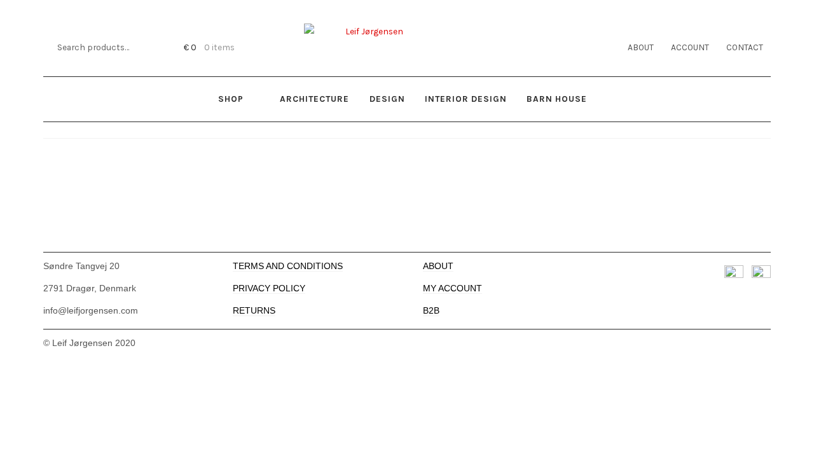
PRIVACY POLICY (269, 288)
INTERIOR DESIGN (466, 99)
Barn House (557, 99)
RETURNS (254, 311)
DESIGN (387, 99)
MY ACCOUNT (452, 288)
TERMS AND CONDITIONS (288, 266)
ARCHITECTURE (314, 99)
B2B (431, 311)
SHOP (231, 99)
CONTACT (744, 47)
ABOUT (641, 47)
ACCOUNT (690, 47)
